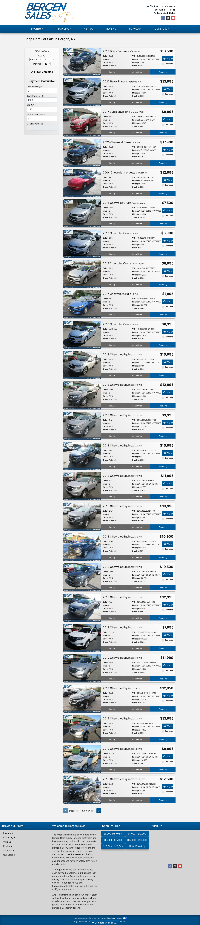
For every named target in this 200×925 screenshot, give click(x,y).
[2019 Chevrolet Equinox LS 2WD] (82, 698)
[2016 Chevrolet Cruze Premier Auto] (82, 213)
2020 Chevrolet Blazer (122, 142)
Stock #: (136, 66)
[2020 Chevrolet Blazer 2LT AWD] (82, 152)
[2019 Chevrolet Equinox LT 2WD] (82, 668)
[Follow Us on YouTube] (173, 18)
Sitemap (104, 918)
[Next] (98, 810)
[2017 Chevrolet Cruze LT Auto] (82, 243)
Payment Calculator (42, 81)
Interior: (106, 59)
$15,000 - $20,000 (137, 840)
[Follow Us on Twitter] (168, 18)
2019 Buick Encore (122, 51)
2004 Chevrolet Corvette (125, 172)
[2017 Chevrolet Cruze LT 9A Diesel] (82, 273)
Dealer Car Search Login (81, 918)
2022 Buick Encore (122, 81)
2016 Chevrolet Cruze (124, 202)
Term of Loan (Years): (36, 114)
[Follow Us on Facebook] (163, 18)
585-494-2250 (166, 12)
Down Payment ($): (35, 96)
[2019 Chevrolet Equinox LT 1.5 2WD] (82, 789)
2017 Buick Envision (123, 111)
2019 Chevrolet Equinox (122, 657)
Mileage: (136, 62)
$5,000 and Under (113, 833)
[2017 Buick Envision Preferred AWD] (82, 122)
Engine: (135, 59)
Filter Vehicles (43, 72)
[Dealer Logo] (49, 12)
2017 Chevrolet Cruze (121, 233)
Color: (105, 56)
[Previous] (65, 810)
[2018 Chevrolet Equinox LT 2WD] (82, 395)
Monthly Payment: (35, 124)
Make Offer (137, 72)
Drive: (105, 62)
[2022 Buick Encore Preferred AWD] (82, 91)
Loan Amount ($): (34, 86)
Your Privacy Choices (115, 918)
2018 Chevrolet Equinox (122, 354)
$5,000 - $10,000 (137, 833)
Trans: (105, 66)
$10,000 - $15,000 (113, 840)
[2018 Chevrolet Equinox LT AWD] (82, 364)
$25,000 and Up (137, 846)
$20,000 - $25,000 (113, 846)
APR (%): (31, 105)
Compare (169, 64)
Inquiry (112, 72)
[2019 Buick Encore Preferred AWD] (82, 61)
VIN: (134, 56)
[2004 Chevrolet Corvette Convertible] (82, 182)
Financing (163, 72)
